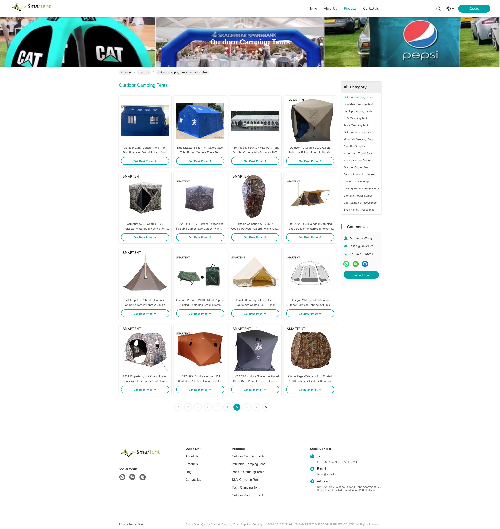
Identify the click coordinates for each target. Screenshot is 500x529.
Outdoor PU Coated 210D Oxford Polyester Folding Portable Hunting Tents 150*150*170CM (310, 152)
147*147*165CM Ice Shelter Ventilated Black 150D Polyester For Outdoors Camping (255, 381)
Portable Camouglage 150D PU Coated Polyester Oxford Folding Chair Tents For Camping (255, 228)
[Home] (140, 457)
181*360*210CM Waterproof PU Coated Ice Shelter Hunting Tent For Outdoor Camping (200, 381)
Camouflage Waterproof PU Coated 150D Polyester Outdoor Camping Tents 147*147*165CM (310, 381)
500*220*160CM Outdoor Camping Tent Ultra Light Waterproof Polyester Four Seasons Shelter (310, 228)
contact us (371, 8)
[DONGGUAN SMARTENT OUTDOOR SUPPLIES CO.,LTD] (31, 8)
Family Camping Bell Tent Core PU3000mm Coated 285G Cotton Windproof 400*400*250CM (255, 304)
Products (144, 72)
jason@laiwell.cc (361, 246)
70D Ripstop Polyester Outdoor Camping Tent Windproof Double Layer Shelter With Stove (145, 304)
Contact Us (193, 479)
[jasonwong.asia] (365, 263)
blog (189, 472)
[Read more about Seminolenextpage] (178, 407)
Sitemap (143, 524)
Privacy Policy (127, 524)
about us (330, 8)
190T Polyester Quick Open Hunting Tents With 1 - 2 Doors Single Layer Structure (145, 381)
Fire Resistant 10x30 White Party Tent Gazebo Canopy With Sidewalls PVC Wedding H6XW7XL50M (255, 152)
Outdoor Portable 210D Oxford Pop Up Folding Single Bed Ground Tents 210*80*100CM (200, 304)
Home (313, 8)
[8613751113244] (122, 477)
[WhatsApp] (346, 263)
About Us (192, 456)
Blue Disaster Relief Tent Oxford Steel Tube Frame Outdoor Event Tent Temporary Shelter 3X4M (200, 152)
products (350, 8)
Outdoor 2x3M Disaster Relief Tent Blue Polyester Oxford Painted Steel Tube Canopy (145, 152)
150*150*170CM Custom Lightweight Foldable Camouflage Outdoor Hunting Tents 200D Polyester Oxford (200, 228)
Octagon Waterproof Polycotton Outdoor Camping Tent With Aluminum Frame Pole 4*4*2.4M (310, 304)
